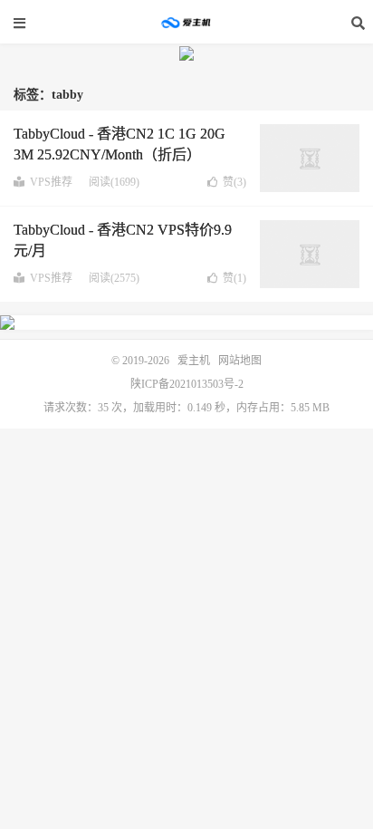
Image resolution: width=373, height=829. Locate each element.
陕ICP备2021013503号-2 (187, 384)
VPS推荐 (51, 182)
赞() (234, 182)
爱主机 (186, 23)
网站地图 (240, 360)
